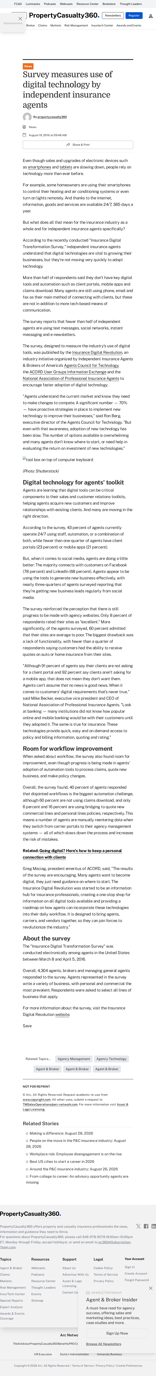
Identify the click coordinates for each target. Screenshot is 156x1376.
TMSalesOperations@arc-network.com (50, 1104)
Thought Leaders (131, 3)
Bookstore (109, 3)
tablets (66, 167)
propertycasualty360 (52, 116)
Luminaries (33, 3)
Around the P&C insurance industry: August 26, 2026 (74, 1169)
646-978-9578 (93, 1237)
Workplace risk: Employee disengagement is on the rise (76, 1154)
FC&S (18, 3)
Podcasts (50, 3)
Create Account (136, 1273)
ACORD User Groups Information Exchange (67, 371)
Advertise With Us (75, 1274)
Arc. (40, 1365)
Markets (6, 1281)
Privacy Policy (104, 1281)
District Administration (74, 1354)
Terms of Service (106, 1274)
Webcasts (66, 3)
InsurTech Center (12, 1294)
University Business (109, 1354)
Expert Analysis (11, 1307)
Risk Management (13, 1287)
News (28, 66)
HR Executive (43, 1354)
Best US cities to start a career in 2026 (62, 1161)
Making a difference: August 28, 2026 (61, 1133)
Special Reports (11, 1300)
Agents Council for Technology (91, 365)
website (62, 1014)
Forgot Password (137, 1280)
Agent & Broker (11, 1268)
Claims (5, 1274)
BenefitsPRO (66, 1343)
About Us (69, 1268)
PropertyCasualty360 (44, 1343)
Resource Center (88, 3)
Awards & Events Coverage (12, 1316)
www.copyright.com (37, 1099)
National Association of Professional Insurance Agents (71, 378)
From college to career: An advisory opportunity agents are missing (77, 1179)
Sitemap (37, 1300)
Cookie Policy (103, 1268)
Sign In (130, 1267)
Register (134, 15)
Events (36, 1294)
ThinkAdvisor (21, 1343)
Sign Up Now (117, 1333)
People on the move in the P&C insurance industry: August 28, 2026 (76, 1143)
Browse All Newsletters (103, 1344)
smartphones (39, 167)
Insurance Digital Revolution (97, 352)
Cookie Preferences (129, 1365)
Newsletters (113, 15)
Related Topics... (38, 1059)
